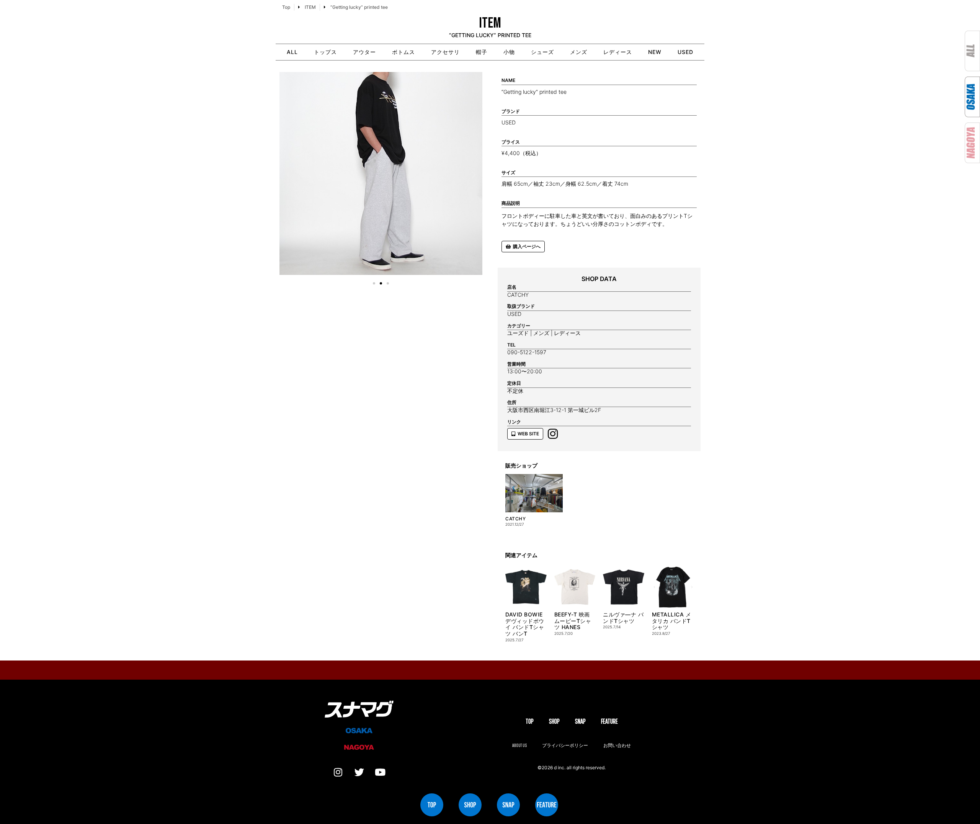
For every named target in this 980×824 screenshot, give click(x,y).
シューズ (542, 52)
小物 (509, 52)
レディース (617, 52)
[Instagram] (338, 772)
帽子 (481, 52)
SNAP (580, 721)
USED (685, 52)
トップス (325, 52)
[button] (288, 175)
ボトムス (403, 52)
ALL (292, 52)
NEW (655, 52)
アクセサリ (445, 52)
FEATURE (609, 721)
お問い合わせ (617, 745)
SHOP (554, 721)
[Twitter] (359, 772)
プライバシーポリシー (565, 745)
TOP (530, 721)
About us (519, 745)
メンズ (578, 52)
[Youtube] (380, 772)
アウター (364, 52)
